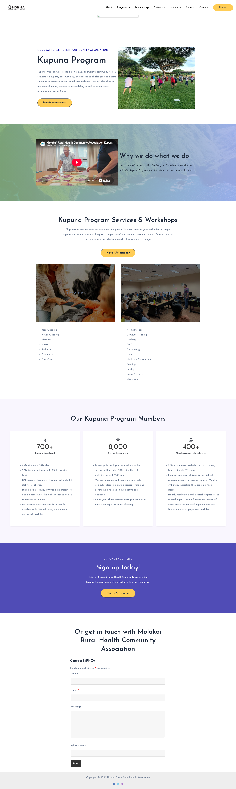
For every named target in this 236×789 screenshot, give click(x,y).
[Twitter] (118, 784)
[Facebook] (114, 784)
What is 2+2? (79, 746)
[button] (128, 7)
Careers (203, 7)
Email (75, 690)
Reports (190, 7)
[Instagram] (122, 784)
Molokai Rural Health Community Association (72, 50)
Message (77, 707)
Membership (142, 7)
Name (75, 674)
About (108, 7)
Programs (122, 7)
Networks (175, 7)
